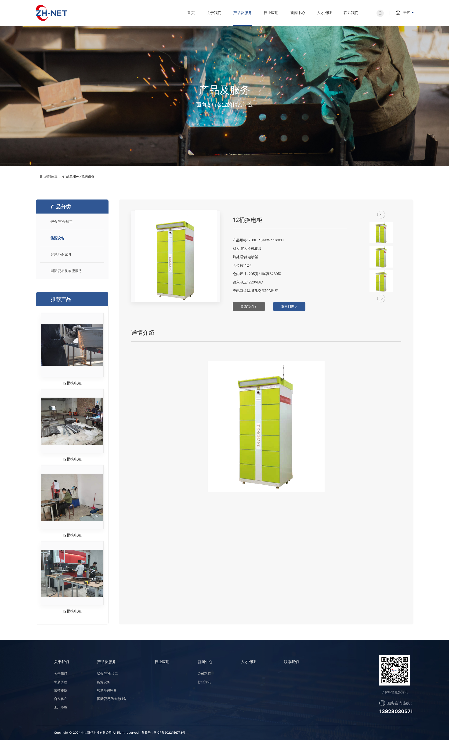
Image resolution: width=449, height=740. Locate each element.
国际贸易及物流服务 (66, 270)
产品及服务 (242, 13)
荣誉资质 (60, 690)
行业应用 (271, 13)
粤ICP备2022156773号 (169, 732)
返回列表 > (289, 306)
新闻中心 (297, 13)
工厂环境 (60, 707)
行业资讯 (204, 682)
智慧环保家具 (61, 254)
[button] (381, 298)
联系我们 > (249, 306)
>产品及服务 (70, 176)
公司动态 (204, 673)
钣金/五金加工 (62, 221)
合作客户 (60, 699)
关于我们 (213, 13)
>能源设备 (86, 176)
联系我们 (351, 13)
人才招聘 (324, 13)
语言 (406, 13)
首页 (191, 13)
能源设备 (58, 238)
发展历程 (60, 682)
